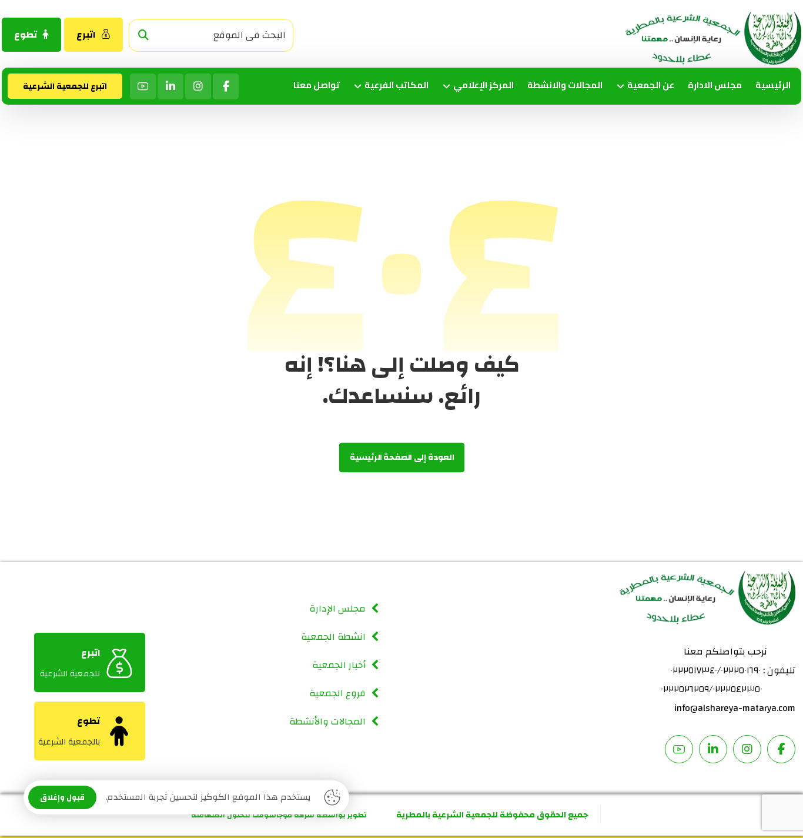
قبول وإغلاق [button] (62, 797)
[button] (143, 35)
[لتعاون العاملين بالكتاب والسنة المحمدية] (713, 38)
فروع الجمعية (337, 693)
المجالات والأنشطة (327, 721)
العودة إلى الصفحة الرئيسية (401, 458)
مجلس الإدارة (337, 608)
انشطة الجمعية (333, 637)
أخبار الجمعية (339, 665)
